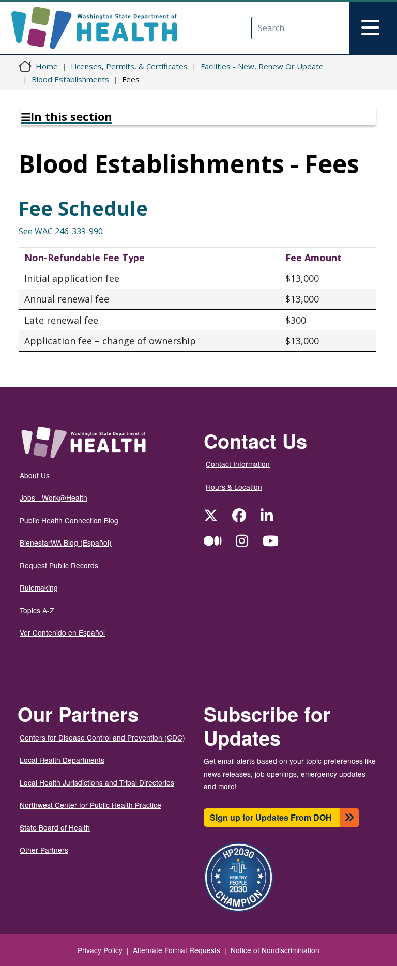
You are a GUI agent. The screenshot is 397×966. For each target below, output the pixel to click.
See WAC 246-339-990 (61, 231)
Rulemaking (39, 587)
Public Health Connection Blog (69, 520)
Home (47, 66)
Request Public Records (59, 565)
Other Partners (44, 849)
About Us (35, 475)
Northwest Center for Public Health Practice (90, 804)
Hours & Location (234, 486)
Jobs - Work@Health (53, 497)
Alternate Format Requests (176, 950)
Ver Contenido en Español (62, 632)
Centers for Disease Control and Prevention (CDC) (102, 737)
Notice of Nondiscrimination (275, 950)
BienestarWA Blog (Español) (66, 542)
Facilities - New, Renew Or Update (262, 66)
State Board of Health (55, 827)
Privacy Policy (100, 950)
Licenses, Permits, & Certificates (129, 66)
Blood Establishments (70, 79)
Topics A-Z (37, 610)
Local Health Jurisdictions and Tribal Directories (97, 782)
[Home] (103, 28)
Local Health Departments (62, 759)
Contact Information (238, 464)
